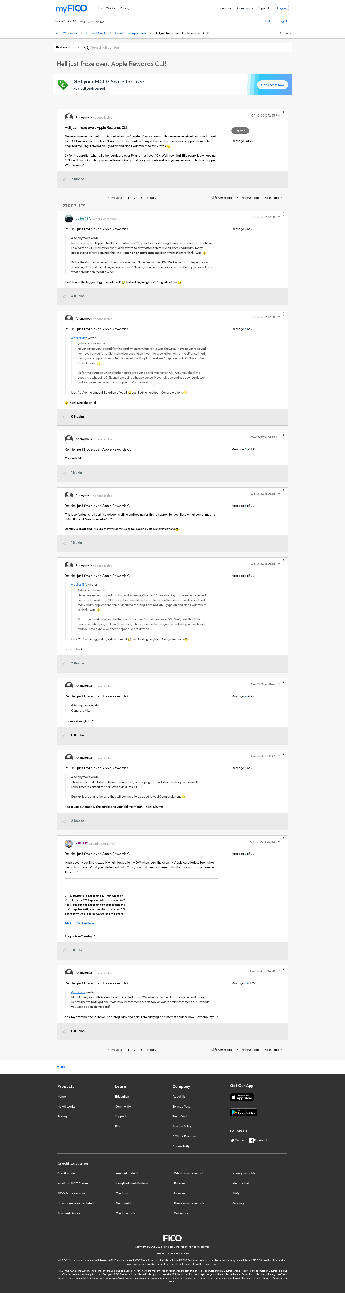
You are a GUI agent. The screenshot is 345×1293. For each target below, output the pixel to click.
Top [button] (63, 1067)
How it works (66, 1106)
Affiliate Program (184, 1136)
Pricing (124, 8)
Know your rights (244, 1173)
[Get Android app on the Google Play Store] (243, 1112)
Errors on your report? (189, 1203)
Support (263, 8)
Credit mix (123, 1193)
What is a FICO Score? (73, 1183)
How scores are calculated (76, 1203)
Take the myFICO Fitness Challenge (81, 923)
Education (225, 8)
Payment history (69, 1213)
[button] (283, 111)
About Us (178, 1096)
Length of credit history (132, 1183)
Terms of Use (181, 1106)
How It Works (105, 8)
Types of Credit (96, 33)
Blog (118, 1126)
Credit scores (67, 1173)
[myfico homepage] (72, 8)
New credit (123, 1203)
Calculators (182, 1213)
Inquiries (179, 1193)
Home (62, 1096)
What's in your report (188, 1173)
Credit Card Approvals (130, 33)
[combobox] (187, 47)
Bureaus (179, 1183)
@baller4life (79, 338)
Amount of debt (127, 1173)
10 (246, 983)
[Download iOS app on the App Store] (242, 1097)
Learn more (211, 1263)
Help (268, 21)
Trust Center (181, 1116)
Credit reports (125, 1213)
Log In (281, 8)
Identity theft (241, 1183)
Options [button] (285, 33)
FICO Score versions (71, 1193)
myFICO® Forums (92, 22)
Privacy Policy (182, 1126)
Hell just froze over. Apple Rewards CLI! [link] (182, 33)
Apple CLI (240, 130)
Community (245, 8)
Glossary (238, 1203)
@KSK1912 (78, 992)
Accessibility (181, 1146)
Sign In (284, 21)
